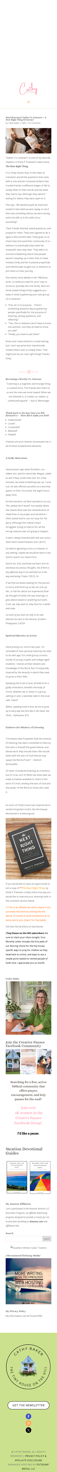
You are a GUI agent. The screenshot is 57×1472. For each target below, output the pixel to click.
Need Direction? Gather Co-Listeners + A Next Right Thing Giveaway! (26, 118)
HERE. (39, 1315)
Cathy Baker (13, 123)
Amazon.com (36, 1221)
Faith (23, 123)
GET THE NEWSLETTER (28, 1405)
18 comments (34, 123)
